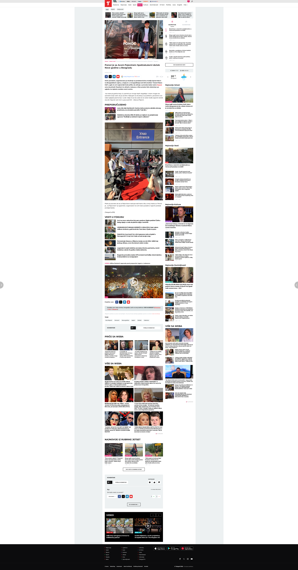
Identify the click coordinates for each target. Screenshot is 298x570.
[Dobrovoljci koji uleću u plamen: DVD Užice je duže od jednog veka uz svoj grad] (169, 197)
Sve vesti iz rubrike (134, 469)
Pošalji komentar (149, 327)
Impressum (119, 566)
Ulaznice (146, 320)
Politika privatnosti (138, 566)
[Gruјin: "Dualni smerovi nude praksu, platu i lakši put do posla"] (169, 174)
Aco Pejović (109, 320)
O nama (106, 566)
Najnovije (172, 85)
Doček (139, 320)
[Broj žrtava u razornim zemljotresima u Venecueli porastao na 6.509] (179, 155)
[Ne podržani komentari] (159, 482)
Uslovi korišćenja (156, 313)
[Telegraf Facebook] (180, 559)
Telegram (114, 309)
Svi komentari (134, 504)
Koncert (117, 320)
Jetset (106, 61)
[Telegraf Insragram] (187, 559)
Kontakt (146, 566)
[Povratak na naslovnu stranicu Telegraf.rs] (108, 3)
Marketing (112, 566)
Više (185, 5)
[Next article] (296, 285)
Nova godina (125, 320)
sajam (133, 320)
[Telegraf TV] (191, 559)
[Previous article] (1, 285)
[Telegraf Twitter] (183, 559)
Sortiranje (151, 479)
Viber (109, 309)
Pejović (159, 85)
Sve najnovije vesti (179, 64)
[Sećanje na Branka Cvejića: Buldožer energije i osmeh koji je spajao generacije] (169, 235)
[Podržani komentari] (154, 482)
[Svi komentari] (149, 482)
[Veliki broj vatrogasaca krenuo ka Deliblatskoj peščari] (119, 525)
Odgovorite (112, 496)
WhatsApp (157, 307)
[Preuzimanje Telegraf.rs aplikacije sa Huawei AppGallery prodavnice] (187, 548)
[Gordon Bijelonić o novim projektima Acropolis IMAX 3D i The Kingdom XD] (148, 525)
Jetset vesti (112, 61)
